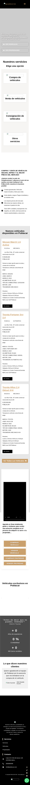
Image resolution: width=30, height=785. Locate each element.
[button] (24, 4)
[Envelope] (27, 776)
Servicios (5, 742)
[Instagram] (27, 767)
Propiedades (6, 749)
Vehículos (5, 746)
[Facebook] (27, 773)
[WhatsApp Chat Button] (26, 780)
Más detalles (7, 306)
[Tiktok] (27, 770)
